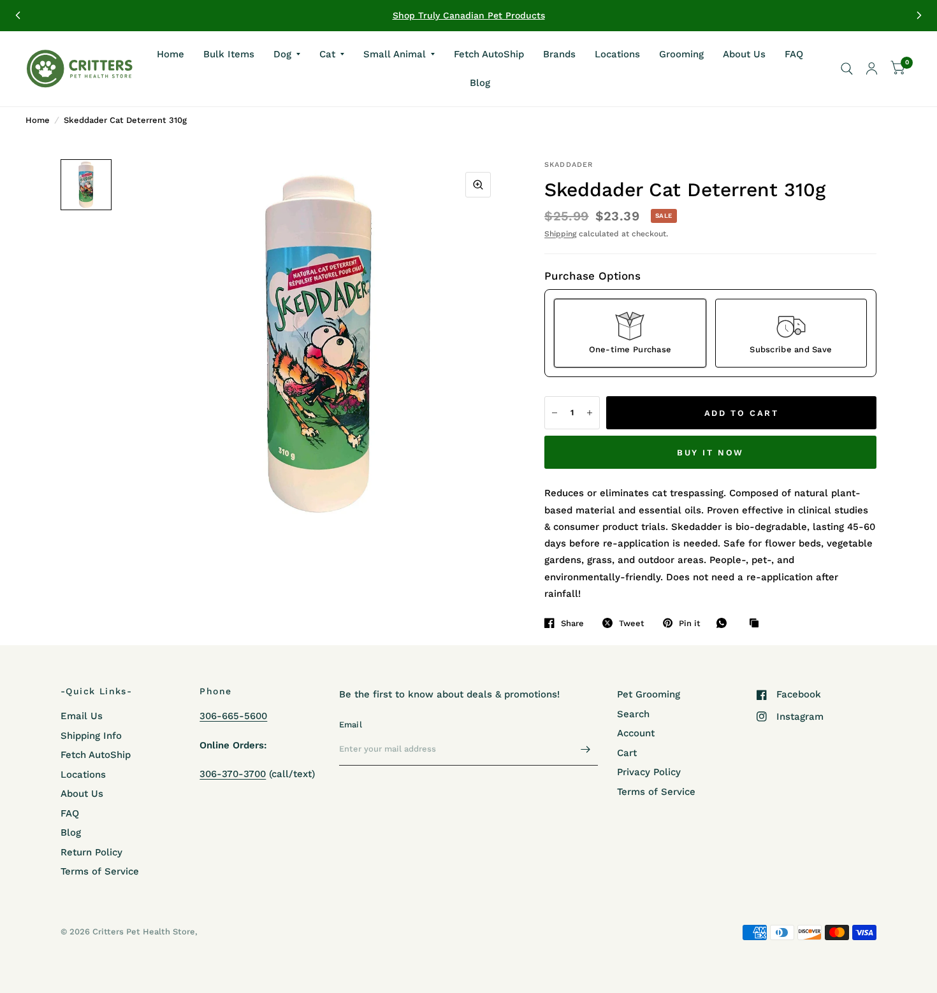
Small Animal (394, 53)
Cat (327, 53)
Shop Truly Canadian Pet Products (469, 15)
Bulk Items (228, 53)
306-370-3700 (233, 774)
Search (633, 714)
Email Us (82, 716)
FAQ (794, 53)
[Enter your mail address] (585, 749)
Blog (480, 83)
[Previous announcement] (17, 15)
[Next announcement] (919, 15)
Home (170, 53)
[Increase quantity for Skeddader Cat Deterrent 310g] (589, 413)
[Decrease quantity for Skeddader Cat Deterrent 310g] (554, 413)
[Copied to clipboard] (757, 623)
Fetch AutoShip (489, 53)
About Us (744, 53)
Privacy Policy (649, 772)
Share (572, 623)
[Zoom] (478, 184)
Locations (617, 53)
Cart (627, 753)
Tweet (631, 623)
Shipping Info (91, 735)
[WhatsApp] (724, 623)
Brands (559, 53)
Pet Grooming (648, 694)
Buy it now (710, 452)
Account (636, 733)
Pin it (690, 623)
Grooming (681, 53)
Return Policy (91, 852)
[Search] (846, 68)
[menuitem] (170, 54)
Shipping (560, 233)
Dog (282, 53)
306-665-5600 (233, 716)
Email (350, 724)
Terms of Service (100, 871)
